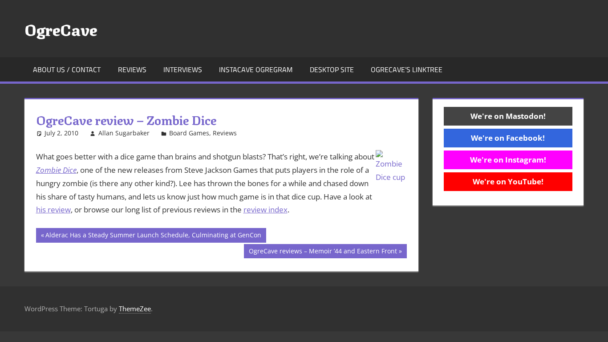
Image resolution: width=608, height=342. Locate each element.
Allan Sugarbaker (124, 133)
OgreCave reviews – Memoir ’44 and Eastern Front (322, 252)
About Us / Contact (67, 69)
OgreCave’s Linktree (406, 69)
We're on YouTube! (508, 181)
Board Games (189, 133)
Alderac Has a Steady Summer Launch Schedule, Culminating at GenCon (153, 236)
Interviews (182, 69)
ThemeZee (135, 308)
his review (53, 209)
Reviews (132, 69)
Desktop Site (332, 69)
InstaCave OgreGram (255, 69)
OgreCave (60, 28)
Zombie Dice (56, 170)
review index (265, 209)
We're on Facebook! (508, 138)
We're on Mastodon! (508, 116)
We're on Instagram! (508, 160)
